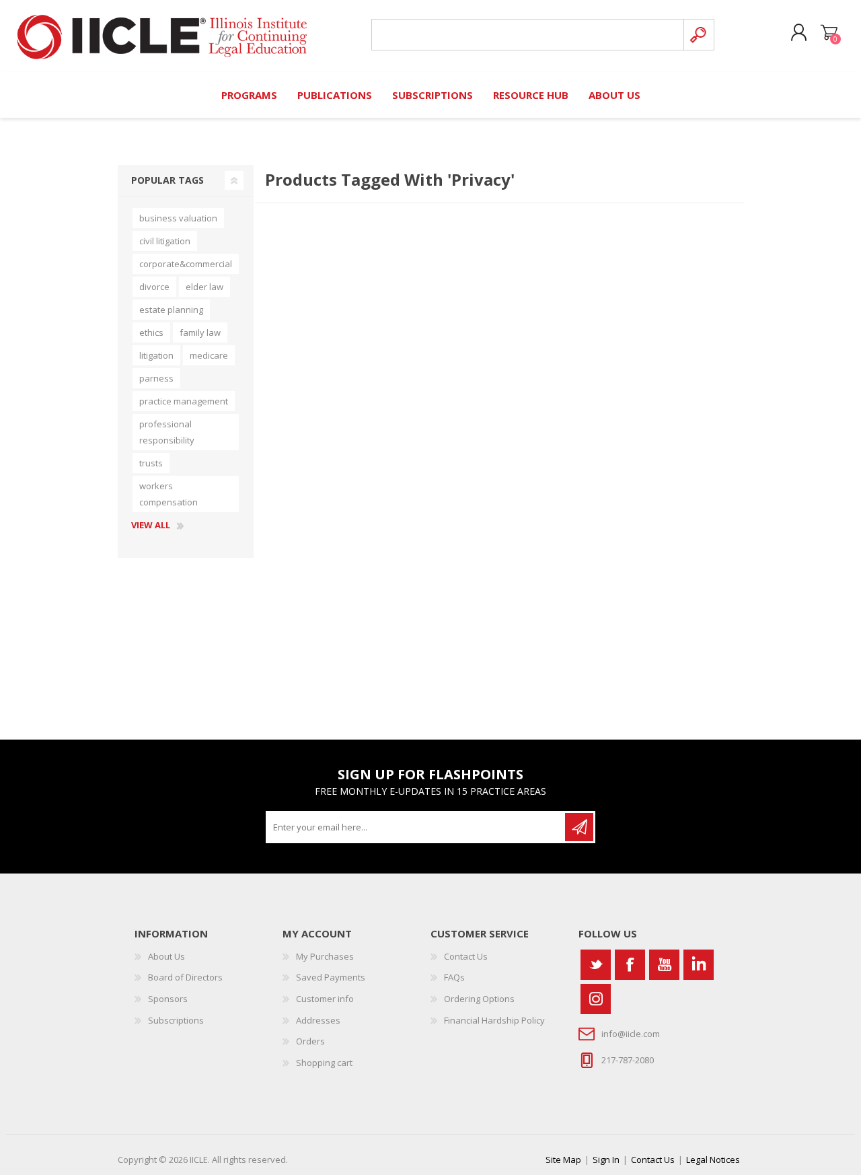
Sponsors (168, 999)
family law (200, 332)
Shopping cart (829, 33)
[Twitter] (596, 965)
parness (156, 378)
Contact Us (466, 956)
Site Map (563, 1159)
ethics (151, 332)
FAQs (454, 977)
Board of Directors (185, 977)
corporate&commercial (185, 264)
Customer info (325, 999)
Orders (310, 1041)
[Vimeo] (698, 965)
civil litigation (164, 241)
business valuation (178, 218)
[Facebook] (630, 965)
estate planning (171, 310)
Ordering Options (479, 999)
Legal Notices (713, 1159)
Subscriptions (176, 1020)
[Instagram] (596, 999)
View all (150, 525)
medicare (209, 355)
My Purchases (325, 956)
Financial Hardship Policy (494, 1020)
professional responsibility (166, 432)
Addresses (318, 1020)
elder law (204, 287)
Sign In (606, 1159)
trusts (151, 463)
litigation (156, 355)
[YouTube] (664, 965)
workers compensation (168, 494)
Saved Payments (330, 977)
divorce (154, 287)
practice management (183, 401)
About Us (166, 956)
